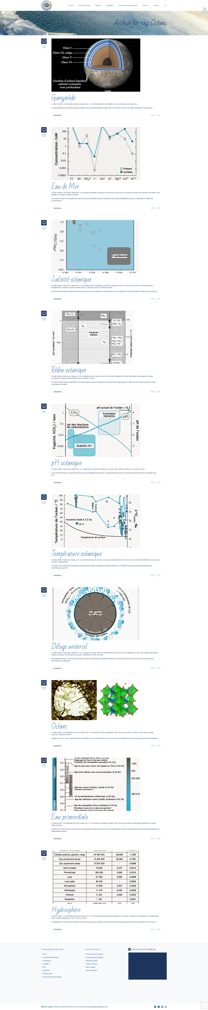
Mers (141, 560)
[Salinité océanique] (95, 246)
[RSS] (166, 1007)
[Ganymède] (95, 65)
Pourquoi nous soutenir (94, 954)
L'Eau (44, 954)
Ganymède (63, 98)
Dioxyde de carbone (99, 469)
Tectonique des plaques (73, 655)
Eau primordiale (69, 817)
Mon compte (90, 967)
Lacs (148, 916)
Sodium (142, 469)
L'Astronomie (47, 974)
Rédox (69, 195)
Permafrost (66, 918)
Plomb (151, 732)
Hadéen (144, 193)
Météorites (147, 560)
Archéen (86, 193)
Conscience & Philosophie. (52, 977)
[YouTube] (162, 1007)
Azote (92, 376)
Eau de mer (127, 193)
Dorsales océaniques (111, 285)
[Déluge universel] (95, 614)
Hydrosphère (136, 823)
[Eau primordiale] (95, 784)
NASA (126, 104)
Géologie (138, 193)
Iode (158, 193)
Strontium (104, 287)
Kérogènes (133, 376)
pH (66, 195)
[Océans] (95, 700)
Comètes (111, 823)
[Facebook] (159, 1007)
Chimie (82, 104)
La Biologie (47, 961)
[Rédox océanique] (92, 337)
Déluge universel (69, 646)
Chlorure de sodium (111, 193)
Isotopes (143, 285)
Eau (86, 104)
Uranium (61, 734)
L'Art (44, 967)
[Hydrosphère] (95, 877)
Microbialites (56, 287)
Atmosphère (106, 916)
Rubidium (90, 287)
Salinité (75, 195)
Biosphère (93, 193)
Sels (135, 104)
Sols (73, 918)
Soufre (91, 378)
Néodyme (65, 287)
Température (63, 562)
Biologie (76, 104)
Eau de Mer (65, 186)
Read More (58, 115)
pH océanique (66, 463)
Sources (78, 918)
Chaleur (93, 653)
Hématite (118, 376)
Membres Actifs (92, 961)
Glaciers (132, 916)
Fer (133, 193)
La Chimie (46, 970)
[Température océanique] (95, 521)
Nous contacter (91, 970)
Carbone (101, 193)
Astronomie (96, 104)
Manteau (149, 285)
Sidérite (86, 378)
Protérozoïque (80, 287)
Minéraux (54, 195)
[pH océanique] (95, 430)
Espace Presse (91, 964)
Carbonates (87, 469)
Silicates (135, 469)
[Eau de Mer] (95, 153)
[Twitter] (155, 1007)
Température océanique (76, 554)
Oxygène (63, 378)
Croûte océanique (96, 285)
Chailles (98, 376)
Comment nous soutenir (94, 957)
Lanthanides (142, 376)
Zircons (100, 655)
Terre (110, 287)
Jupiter (120, 104)
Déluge (115, 653)
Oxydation (55, 378)
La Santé (46, 964)
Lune (140, 732)
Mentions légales (47, 1007)
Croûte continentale (104, 653)
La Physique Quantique (51, 957)
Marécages (155, 916)
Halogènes (152, 193)
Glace (115, 104)
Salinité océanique (71, 279)
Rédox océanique (68, 370)
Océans (131, 104)
